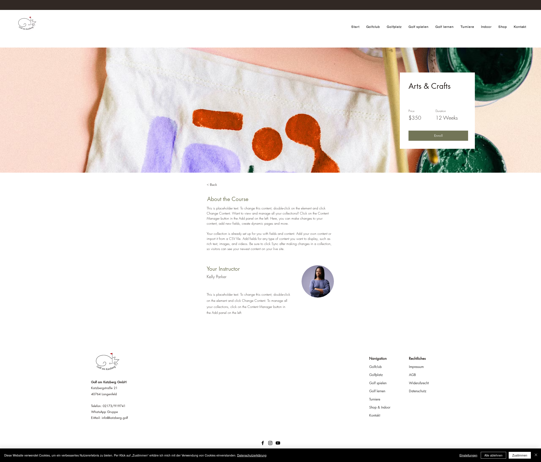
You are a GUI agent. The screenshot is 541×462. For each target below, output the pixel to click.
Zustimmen (519, 455)
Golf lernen (377, 391)
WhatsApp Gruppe (104, 412)
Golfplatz (376, 375)
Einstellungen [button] (468, 455)
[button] (438, 136)
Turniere (374, 399)
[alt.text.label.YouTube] (278, 443)
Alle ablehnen (493, 455)
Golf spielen (378, 383)
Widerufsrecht (419, 383)
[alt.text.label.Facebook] (262, 443)
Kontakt (374, 415)
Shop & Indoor (379, 407)
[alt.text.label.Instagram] (270, 443)
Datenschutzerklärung (251, 455)
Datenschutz (417, 391)
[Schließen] (535, 455)
